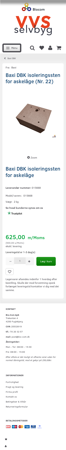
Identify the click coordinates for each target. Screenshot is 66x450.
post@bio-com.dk (21, 336)
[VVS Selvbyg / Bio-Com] (33, 20)
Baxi (13, 67)
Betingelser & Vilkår (16, 401)
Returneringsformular (17, 406)
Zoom (34, 157)
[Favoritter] (41, 47)
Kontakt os (11, 396)
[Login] (50, 47)
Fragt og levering (14, 386)
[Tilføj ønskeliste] (10, 271)
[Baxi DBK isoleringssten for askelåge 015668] (33, 119)
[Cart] (59, 47)
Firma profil (12, 391)
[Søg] (32, 47)
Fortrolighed (12, 382)
